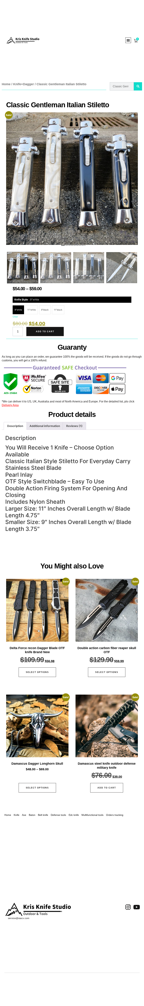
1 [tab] (62, 246)
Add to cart (45, 331)
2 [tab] (65, 246)
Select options (37, 672)
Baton (32, 815)
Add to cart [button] (106, 788)
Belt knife (43, 815)
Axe (24, 815)
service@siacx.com (18, 918)
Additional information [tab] (45, 426)
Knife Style (26, 299)
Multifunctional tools (92, 815)
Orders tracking (114, 815)
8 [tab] (80, 246)
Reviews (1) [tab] (74, 426)
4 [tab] (70, 246)
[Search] (138, 86)
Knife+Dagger (23, 84)
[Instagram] (128, 907)
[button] (128, 40)
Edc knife (74, 815)
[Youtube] (137, 907)
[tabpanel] (72, 178)
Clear (15, 316)
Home (6, 84)
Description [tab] (15, 426)
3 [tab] (67, 246)
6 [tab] (75, 246)
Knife (16, 815)
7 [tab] (78, 246)
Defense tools (58, 815)
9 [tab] (83, 246)
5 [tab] (72, 246)
